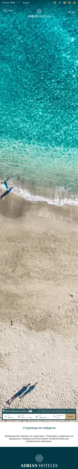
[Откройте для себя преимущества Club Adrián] (39, 411)
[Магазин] (21, 3)
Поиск (70, 417)
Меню (11, 10)
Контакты (5, 2)
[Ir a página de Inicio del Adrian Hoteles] (39, 460)
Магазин (26, 3)
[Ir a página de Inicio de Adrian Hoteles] (39, 13)
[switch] (30, 411)
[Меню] (4, 10)
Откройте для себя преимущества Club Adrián (58, 411)
